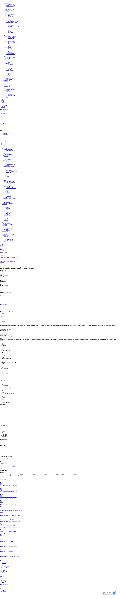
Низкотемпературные (11, 95)
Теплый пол (8, 75)
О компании (2, 576)
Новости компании (5, 578)
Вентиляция (6, 35)
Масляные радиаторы (9, 70)
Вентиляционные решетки (10, 54)
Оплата (3, 570)
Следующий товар (3, 265)
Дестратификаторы (11, 39)
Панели (9, 30)
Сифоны (9, 31)
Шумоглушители (10, 51)
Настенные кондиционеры (10, 4)
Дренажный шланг (11, 23)
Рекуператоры (10, 52)
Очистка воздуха (7, 86)
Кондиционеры (6, 3)
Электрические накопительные (11, 57)
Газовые (9, 62)
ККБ (6, 96)
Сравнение (3, 106)
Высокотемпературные (11, 93)
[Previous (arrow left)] (0, 263)
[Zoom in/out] (3, 262)
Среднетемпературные (11, 94)
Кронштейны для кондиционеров (13, 26)
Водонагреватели (7, 56)
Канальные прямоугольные (12, 37)
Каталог (3, 2)
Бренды (3, 100)
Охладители (10, 49)
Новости (3, 101)
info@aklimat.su (2, 588)
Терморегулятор (8, 221)
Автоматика (8, 84)
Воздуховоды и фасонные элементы (12, 53)
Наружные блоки (10, 16)
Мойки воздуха (8, 90)
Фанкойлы (7, 11)
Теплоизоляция (10, 32)
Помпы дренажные (11, 29)
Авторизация (2, 460)
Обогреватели (6, 59)
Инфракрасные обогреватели (9, 205)
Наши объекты (4, 581)
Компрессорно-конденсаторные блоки (12, 21)
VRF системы (8, 15)
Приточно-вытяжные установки (13, 43)
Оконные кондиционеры (10, 9)
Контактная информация (4, 584)
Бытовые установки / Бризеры (11, 189)
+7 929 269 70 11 (3, 113)
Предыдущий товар (4, 264)
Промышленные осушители (10, 79)
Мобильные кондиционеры (10, 5)
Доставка (3, 572)
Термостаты (10, 85)
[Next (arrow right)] (1, 263)
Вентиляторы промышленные (11, 36)
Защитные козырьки (11, 24)
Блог (3, 582)
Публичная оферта (5, 579)
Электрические (10, 61)
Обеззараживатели (9, 87)
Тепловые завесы (8, 66)
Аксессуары (10, 40)
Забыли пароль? (14, 466)
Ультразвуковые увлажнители (10, 89)
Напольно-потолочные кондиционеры (12, 7)
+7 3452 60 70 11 (4, 112)
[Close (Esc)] (0, 262)
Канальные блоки (9, 163)
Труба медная (10, 33)
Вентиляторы (6, 55)
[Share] (1, 262)
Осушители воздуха (7, 77)
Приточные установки (11, 42)
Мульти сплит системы (9, 10)
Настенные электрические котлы (13, 83)
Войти (1, 468)
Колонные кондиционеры (10, 8)
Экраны (9, 34)
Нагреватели (10, 48)
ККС (7, 97)
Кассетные (9, 12)
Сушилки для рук (7, 80)
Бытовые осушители (9, 78)
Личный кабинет (4, 105)
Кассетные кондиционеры (10, 6)
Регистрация (2, 461)
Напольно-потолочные (11, 14)
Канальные (9, 13)
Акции (3, 99)
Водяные (9, 69)
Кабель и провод (10, 27)
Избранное (3, 107)
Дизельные (9, 74)
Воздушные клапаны (11, 50)
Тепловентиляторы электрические (11, 71)
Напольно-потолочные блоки (10, 164)
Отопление (6, 81)
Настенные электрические (10, 228)
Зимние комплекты (11, 25)
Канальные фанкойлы (9, 158)
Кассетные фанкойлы (9, 157)
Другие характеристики (4, 295)
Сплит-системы (6, 237)
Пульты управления (9, 173)
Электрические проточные (10, 58)
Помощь (3, 102)
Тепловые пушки (8, 63)
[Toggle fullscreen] (2, 262)
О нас (1, 248)
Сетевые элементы (9, 47)
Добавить (2, 277)
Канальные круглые (11, 38)
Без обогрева (10, 68)
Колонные (9, 20)
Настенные (9, 17)
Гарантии (3, 580)
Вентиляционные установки (10, 41)
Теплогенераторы (9, 72)
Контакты (3, 103)
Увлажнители (6, 88)
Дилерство (4, 574)
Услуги (3, 98)
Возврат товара (4, 571)
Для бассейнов (10, 45)
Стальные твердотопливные (12, 82)
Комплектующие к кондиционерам (11, 22)
